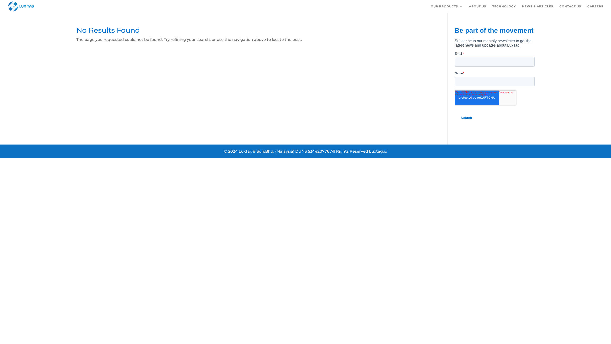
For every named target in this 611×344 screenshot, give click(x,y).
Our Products (444, 6)
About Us (477, 6)
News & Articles (537, 6)
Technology (504, 6)
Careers (595, 6)
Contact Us (570, 6)
